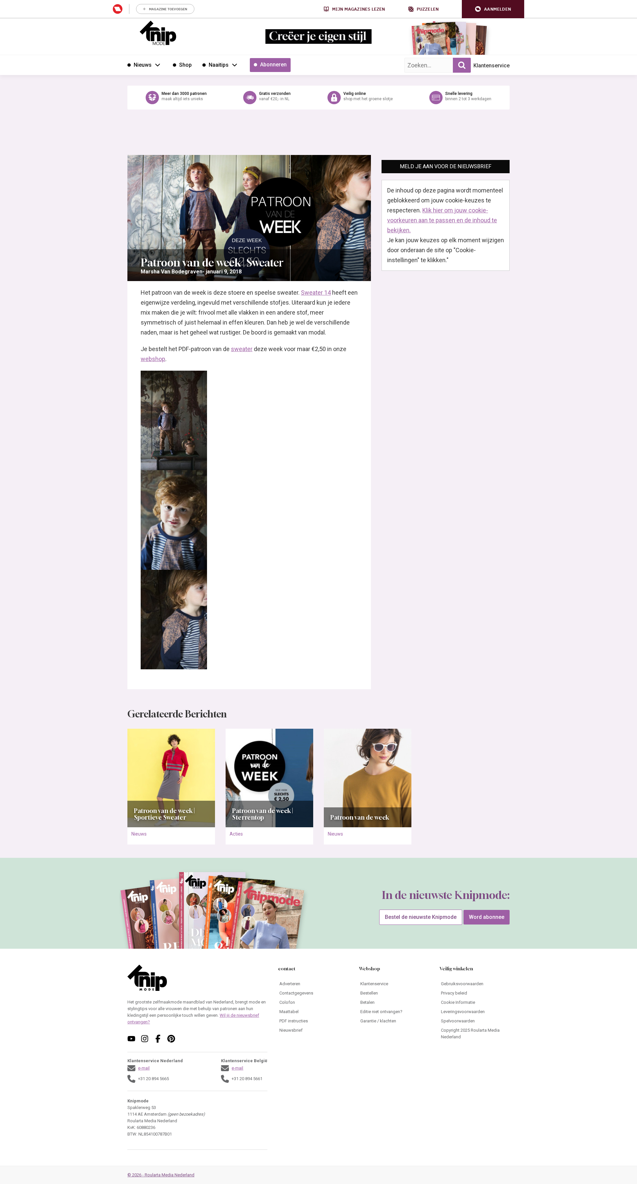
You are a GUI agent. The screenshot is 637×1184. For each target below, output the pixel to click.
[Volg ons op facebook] (158, 1039)
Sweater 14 (316, 292)
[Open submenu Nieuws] (157, 65)
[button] (493, 9)
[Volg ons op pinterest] (171, 1039)
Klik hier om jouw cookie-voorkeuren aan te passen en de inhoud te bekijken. (442, 220)
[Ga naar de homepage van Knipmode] (158, 33)
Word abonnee (486, 917)
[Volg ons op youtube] (131, 1039)
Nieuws (139, 834)
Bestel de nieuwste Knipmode (421, 917)
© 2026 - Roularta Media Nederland (160, 1174)
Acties (236, 834)
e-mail (144, 1068)
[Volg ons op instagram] (145, 1039)
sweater (241, 348)
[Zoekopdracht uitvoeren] (462, 65)
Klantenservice (491, 65)
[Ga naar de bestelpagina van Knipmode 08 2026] (429, 41)
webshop (153, 358)
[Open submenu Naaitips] (234, 65)
